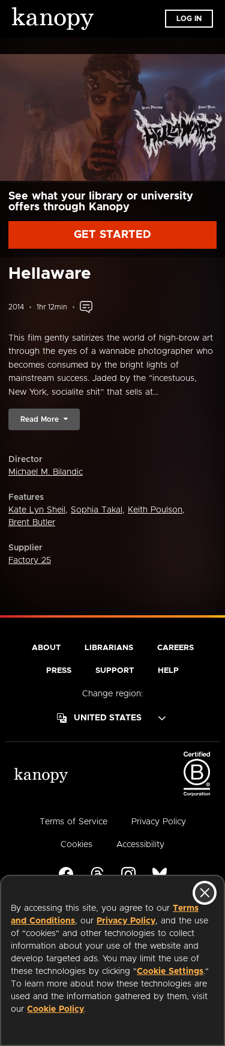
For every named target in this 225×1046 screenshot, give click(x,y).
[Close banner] (204, 892)
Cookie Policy (55, 1009)
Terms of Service (73, 822)
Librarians (109, 648)
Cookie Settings (170, 971)
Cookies (76, 845)
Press (58, 671)
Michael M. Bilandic (45, 472)
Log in (189, 18)
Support (114, 671)
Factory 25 (29, 560)
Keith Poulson (155, 510)
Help (168, 671)
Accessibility (140, 845)
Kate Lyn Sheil (36, 510)
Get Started (112, 235)
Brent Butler (31, 522)
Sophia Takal (96, 510)
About (46, 648)
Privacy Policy (126, 921)
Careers (175, 648)
